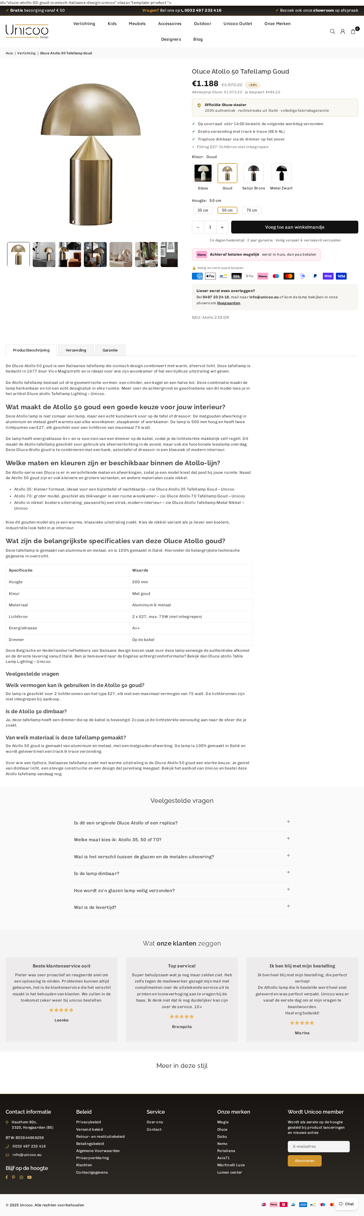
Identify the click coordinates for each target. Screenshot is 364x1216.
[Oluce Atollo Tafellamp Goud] (95, 254)
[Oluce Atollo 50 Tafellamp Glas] (203, 173)
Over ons (155, 1122)
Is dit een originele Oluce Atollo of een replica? (126, 823)
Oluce (222, 1129)
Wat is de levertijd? (95, 907)
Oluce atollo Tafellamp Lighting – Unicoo (65, 393)
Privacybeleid (88, 1122)
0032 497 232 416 (29, 1146)
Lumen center (229, 1172)
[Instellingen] (343, 31)
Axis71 (223, 1158)
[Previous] (13, 153)
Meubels (137, 23)
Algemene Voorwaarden (98, 1151)
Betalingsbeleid (90, 1143)
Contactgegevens (92, 1172)
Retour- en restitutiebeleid (100, 1136)
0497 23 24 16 (216, 297)
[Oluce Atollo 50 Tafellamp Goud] (18, 254)
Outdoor (202, 23)
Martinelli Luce (231, 1165)
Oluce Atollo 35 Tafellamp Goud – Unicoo (195, 489)
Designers (171, 39)
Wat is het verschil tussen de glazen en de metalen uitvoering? (144, 856)
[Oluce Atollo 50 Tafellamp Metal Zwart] (281, 173)
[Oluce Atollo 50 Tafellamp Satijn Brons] (254, 173)
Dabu (222, 1136)
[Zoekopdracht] (333, 31)
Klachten (84, 1165)
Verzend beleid (89, 1129)
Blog (198, 39)
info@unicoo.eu (264, 297)
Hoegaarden (229, 303)
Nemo (222, 1143)
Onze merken (277, 23)
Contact (154, 1129)
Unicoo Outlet (238, 23)
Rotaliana (226, 1151)
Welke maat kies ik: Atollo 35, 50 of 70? (117, 839)
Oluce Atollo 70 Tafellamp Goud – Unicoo (206, 496)
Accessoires (170, 23)
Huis (9, 53)
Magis (223, 1122)
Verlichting (84, 23)
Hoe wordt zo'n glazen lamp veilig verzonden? (124, 890)
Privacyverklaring (92, 1158)
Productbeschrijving (31, 350)
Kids (112, 23)
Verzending (76, 350)
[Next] (170, 153)
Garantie (110, 350)
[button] (353, 31)
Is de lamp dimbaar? (96, 873)
